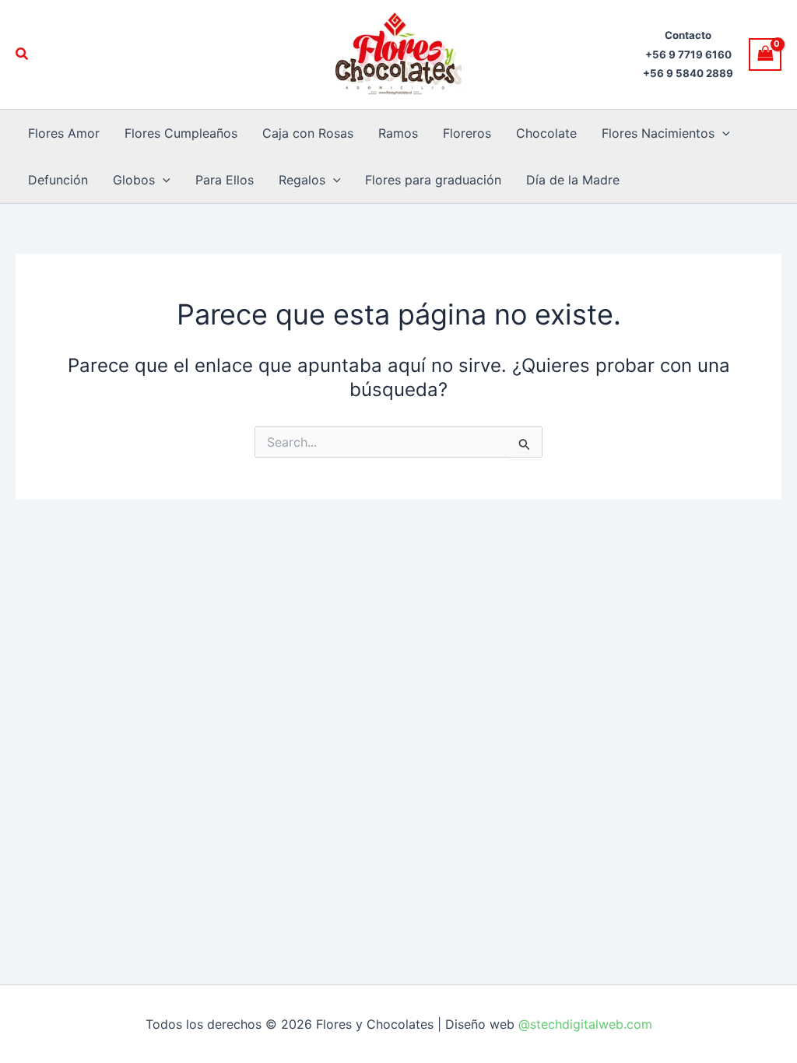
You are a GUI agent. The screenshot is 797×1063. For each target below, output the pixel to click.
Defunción (58, 180)
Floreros (467, 133)
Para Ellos (224, 180)
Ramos (398, 133)
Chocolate (546, 133)
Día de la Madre (573, 180)
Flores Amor (64, 133)
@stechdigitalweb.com (583, 1024)
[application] (722, 133)
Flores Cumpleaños (181, 133)
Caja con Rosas (307, 133)
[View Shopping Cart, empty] (765, 54)
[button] (23, 54)
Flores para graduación (433, 180)
